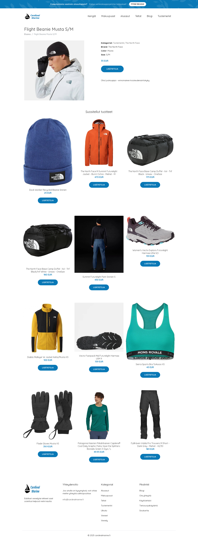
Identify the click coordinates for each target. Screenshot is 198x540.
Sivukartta (144, 510)
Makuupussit (108, 16)
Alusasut (125, 16)
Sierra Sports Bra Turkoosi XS (150, 364)
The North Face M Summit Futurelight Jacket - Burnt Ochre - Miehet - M (99, 172)
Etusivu (27, 34)
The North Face (132, 43)
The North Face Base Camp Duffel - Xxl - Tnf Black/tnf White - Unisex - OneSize (48, 270)
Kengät (92, 16)
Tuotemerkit (164, 16)
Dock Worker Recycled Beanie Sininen (48, 190)
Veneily (104, 520)
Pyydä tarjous (137, 4)
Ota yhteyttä (145, 495)
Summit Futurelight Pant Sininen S (99, 276)
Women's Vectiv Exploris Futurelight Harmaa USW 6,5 (150, 251)
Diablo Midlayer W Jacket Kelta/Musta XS (47, 357)
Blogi (149, 16)
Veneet (104, 515)
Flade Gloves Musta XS (48, 443)
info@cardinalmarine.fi (73, 499)
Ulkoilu (104, 510)
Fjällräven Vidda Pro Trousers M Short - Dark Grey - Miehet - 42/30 (150, 444)
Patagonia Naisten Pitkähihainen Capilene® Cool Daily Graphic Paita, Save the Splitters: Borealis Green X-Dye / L (99, 446)
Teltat (138, 16)
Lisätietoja (112, 69)
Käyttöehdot (145, 500)
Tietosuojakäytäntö (148, 505)
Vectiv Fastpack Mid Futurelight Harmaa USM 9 (99, 357)
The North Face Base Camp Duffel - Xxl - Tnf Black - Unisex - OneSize (150, 172)
